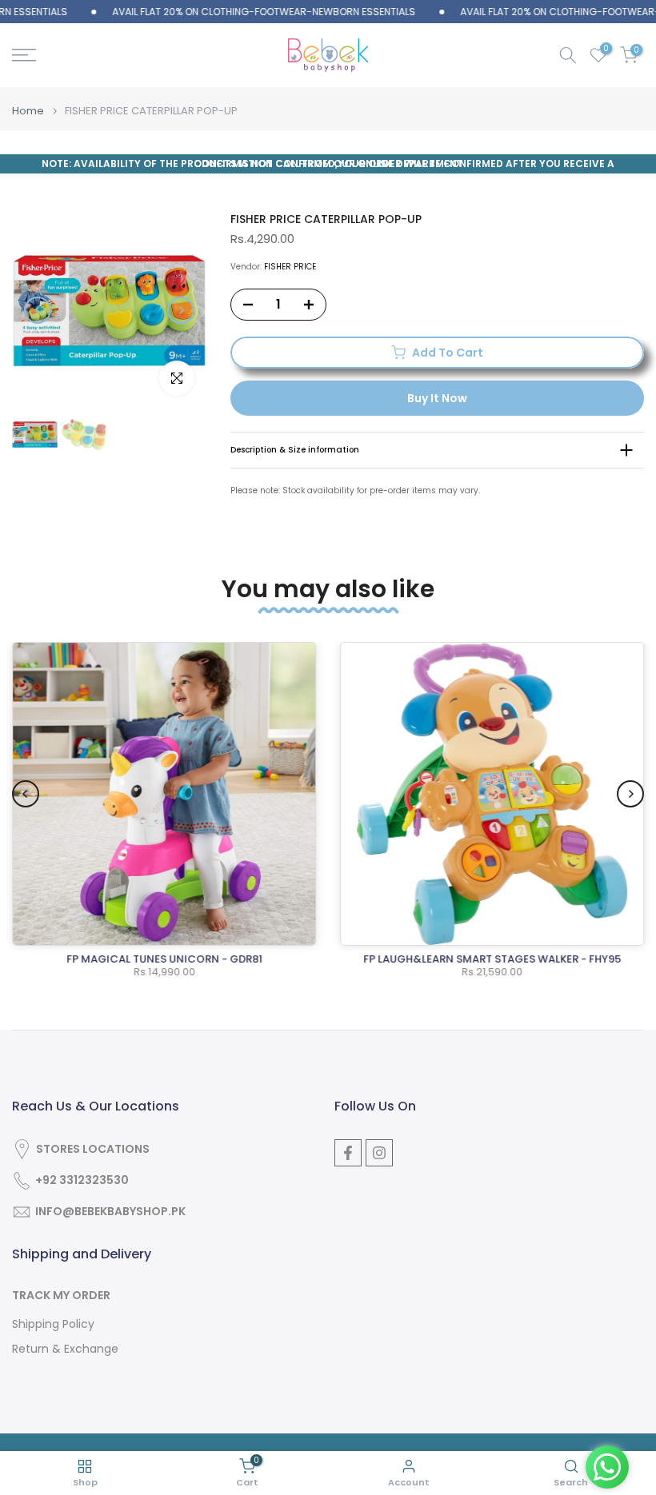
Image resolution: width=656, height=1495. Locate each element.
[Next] (180, 310)
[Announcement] (239, 12)
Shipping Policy (53, 1324)
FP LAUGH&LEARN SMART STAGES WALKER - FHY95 (492, 959)
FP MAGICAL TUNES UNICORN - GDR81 (164, 959)
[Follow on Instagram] (379, 1152)
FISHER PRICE (290, 267)
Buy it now (437, 398)
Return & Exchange (65, 1349)
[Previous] (37, 310)
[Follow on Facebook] (348, 1152)
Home (28, 111)
